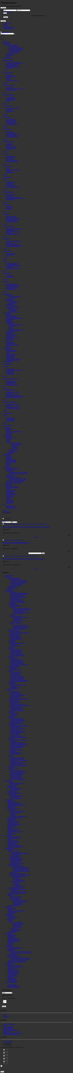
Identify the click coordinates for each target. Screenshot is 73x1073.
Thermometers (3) (12, 843)
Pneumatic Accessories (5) (17, 708)
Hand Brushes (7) (15, 598)
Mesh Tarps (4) (11, 963)
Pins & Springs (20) (15, 674)
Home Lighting (10, 332)
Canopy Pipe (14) (12, 954)
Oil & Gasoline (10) (12, 980)
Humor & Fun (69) (12, 974)
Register (5, 17)
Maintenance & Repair (12, 80)
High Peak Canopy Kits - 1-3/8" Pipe (18, 472)
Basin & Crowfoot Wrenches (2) (18, 771)
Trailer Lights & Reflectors (12, 268)
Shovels (11, 328)
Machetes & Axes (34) (13, 894)
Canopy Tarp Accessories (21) (15, 947)
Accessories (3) (14, 768)
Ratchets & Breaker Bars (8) (18, 731)
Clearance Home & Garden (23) (19, 580)
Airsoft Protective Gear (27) (17, 783)
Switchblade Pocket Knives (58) (21, 871)
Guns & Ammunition (11, 494)
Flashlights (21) (12, 807)
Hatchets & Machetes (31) (17, 746)
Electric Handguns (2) (16, 788)
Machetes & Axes (7, 413)
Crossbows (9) (14, 931)
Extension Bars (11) (15, 727)
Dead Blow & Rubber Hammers (14, 245)
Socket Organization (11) (17, 732)
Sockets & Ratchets (8, 226)
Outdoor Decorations (11, 355)
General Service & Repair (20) (21, 617)
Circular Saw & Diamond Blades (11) (20, 593)
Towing (5, 260)
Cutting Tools (6, 116)
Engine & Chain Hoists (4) (20, 625)
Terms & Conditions (8, 27)
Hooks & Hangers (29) (16, 672)
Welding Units (9, 276)
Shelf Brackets (10, 343)
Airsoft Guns (6, 294)
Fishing (8, 440)
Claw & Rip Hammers (11, 243)
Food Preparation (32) (13, 808)
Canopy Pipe (9, 475)
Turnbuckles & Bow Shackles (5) (19, 680)
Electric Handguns (13, 301)
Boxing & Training (10, 438)
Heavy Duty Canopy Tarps (13, 477)
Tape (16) (10, 833)
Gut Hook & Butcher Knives (13, 407)
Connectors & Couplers (12, 197)
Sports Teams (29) (12, 982)
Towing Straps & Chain (12, 263)
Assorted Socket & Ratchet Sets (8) (19, 725)
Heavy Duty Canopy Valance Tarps (15, 481)
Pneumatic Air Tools (8, 192)
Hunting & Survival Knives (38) (18, 892)
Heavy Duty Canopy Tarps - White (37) (20, 959)
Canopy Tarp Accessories (12, 468)
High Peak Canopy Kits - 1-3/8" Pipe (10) (21, 951)
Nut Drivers (9, 232)
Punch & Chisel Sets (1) (17, 747)
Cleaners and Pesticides (12, 317)
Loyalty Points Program (9, 1029)
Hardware (5, 153)
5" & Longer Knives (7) (19, 880)
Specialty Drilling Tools (12, 136)
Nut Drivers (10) (15, 729)
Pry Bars (8, 209)
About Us (6, 26)
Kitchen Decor (9, 354)
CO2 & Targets (13, 297)
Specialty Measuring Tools (13, 169)
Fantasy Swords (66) (16, 896)
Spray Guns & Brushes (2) (17, 710)
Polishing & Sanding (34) (17, 600)
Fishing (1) (10, 919)
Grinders (8, 145)
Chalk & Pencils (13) (16, 636)
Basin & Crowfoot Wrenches (13, 285)
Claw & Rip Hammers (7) (17, 742)
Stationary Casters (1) (16, 752)
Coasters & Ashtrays (11, 350)
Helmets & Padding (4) (13, 941)
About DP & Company (9, 1024)
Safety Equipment (10, 98)
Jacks (7, 78)
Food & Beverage (10, 490)
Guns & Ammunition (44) (14, 973)
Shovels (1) (13, 815)
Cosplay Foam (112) (16, 852)
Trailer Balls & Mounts (11, 264)
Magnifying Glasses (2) (13, 821)
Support (3, 21)
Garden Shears (13, 325)
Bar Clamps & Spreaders (12, 108)
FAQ (4, 24)
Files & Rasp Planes (11, 65)
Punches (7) (14, 748)
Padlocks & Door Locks (12, 337)
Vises (7, 112)
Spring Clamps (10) (15, 645)
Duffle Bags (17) (12, 937)
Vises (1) (13, 646)
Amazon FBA (6, 1031)
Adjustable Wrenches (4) (17, 770)
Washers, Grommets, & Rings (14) (19, 681)
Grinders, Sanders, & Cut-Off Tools (15, 198)
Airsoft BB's (9, 299)
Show (4, 520)
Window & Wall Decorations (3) (15, 845)
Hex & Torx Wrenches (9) (17, 773)
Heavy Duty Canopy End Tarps (14, 482)
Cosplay (10, 850)
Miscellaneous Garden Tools (16, 329)
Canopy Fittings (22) (13, 949)
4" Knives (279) (17, 885)
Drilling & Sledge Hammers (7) (18, 745)
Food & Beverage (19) (13, 969)
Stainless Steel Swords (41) (20, 901)
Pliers (4, 179)
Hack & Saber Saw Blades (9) (18, 597)
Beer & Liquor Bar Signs (12, 487)
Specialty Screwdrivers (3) (17, 723)
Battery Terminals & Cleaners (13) (21, 608)
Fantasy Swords (10, 418)
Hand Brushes (10, 67)
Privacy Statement (8, 28)
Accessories (9, 75)
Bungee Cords (10, 87)
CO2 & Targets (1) (15, 784)
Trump (7, 56)
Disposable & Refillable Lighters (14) (17, 804)
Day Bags (8, 457)
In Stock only (7, 518)
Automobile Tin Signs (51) (14, 965)
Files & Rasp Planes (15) (17, 595)
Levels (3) (13, 683)
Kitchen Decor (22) (12, 840)
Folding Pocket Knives (9, 389)
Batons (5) (10, 909)
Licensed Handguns (14, 306)
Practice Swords (10, 419)
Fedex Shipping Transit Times (11, 1030)
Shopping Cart (7, 1016)
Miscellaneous (7, 177)
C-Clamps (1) (14, 644)
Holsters (8, 463)
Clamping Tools (7, 105)
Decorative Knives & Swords (10, 378)
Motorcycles (9, 499)
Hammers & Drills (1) (16, 706)
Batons (8, 430)
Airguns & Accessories (15, 443)
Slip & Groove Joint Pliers (12, 187)
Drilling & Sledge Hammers (13, 246)
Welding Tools (7, 273)
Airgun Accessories (17, 444)
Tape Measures (10, 172)
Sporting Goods (7, 435)
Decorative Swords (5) (16, 861)
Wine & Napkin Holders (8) (14, 847)
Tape (7, 346)
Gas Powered (9, 304)
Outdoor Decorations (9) (14, 841)
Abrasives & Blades (8, 60)
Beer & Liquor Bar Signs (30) (15, 966)
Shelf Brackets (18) (12, 830)
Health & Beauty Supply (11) (15, 817)
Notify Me (36, 537)
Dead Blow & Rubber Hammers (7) (19, 743)
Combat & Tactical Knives (12, 404)
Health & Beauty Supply (12, 331)
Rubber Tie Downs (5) (16, 634)
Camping (8, 439)
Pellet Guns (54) (17, 927)
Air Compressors (10, 194)
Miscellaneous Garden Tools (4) (19, 816)
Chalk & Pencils (10, 97)
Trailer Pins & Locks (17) (17, 764)
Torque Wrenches (10, 289)
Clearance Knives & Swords (16, 49)
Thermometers (10, 356)
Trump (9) (10, 589)
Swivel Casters (10, 254)
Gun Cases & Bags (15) (14, 940)
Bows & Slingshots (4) (16, 929)
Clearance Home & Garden (16, 47)
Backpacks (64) (12, 935)
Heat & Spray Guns (11, 146)
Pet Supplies (9, 505)
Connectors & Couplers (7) (17, 704)
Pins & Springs (10, 158)
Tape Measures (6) (15, 687)
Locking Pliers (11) (15, 692)
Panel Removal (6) (18, 620)
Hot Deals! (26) (11, 586)
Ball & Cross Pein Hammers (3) (18, 739)
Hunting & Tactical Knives (9, 402)
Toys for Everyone (10, 508)
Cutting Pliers (9, 183)
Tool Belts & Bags (10, 99)
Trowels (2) (13, 640)
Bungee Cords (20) (15, 631)
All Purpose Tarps (10, 476)
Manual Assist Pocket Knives (13, 397)
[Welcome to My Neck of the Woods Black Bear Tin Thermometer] (19, 556)
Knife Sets (8, 393)
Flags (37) (10, 839)
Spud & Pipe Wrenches (12, 287)
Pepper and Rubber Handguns (14, 431)
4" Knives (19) (17, 878)
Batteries (8, 314)
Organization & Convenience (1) (21, 626)
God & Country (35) (12, 970)
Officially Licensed (11, 305)
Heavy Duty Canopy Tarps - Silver (17, 478)
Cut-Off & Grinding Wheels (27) (18, 594)
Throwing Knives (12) (13, 905)
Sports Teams (9, 503)
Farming (8, 489)
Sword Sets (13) (17, 903)
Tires (7, 256)
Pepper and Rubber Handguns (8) (16, 910)
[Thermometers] (5, 32)
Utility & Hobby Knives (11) (17, 655)
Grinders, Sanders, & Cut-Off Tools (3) (20, 705)
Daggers (8, 405)
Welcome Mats (10, 357)
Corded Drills (9, 144)
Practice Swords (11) (16, 898)
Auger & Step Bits (10, 132)
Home (4, 41)
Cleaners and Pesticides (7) (15, 803)
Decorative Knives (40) (16, 859)
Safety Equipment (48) (16, 637)
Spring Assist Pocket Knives (18, 881)
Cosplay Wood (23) (15, 857)
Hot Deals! (9, 54)
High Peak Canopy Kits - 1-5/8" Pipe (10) (21, 952)
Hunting (8, 441)
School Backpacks (11, 342)
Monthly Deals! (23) (13, 588)
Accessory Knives (7, 364)
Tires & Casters (7, 251)
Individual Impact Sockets (12, 231)
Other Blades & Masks (12, 385)
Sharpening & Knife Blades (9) (18, 602)
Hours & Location (8, 1041)
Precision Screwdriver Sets (13, 219)
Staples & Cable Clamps (12, 345)
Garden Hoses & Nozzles (15, 324)
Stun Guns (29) (11, 913)
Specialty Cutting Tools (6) (17, 654)
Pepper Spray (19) (12, 912)
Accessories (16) (12, 908)
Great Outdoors (10, 492)
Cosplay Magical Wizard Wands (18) (20, 853)
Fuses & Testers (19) (18, 611)
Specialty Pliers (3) (15, 697)
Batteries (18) (11, 801)
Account (3, 7)
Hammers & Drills (10, 199)
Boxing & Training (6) (13, 917)
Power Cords (9, 339)
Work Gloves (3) (12, 834)
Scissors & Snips (10, 123)
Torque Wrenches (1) (16, 775)
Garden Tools (9, 323)
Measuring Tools (7, 166)
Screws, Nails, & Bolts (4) (17, 678)
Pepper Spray (9, 432)
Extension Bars (10, 230)
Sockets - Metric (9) (15, 733)
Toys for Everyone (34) (13, 987)
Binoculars (9, 436)
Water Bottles (9, 453)
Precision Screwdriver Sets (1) (18, 720)
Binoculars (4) (11, 915)
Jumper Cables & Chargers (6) (21, 612)
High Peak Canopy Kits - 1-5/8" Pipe (18, 473)
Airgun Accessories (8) (19, 923)
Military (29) (11, 977)
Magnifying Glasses (11, 334)
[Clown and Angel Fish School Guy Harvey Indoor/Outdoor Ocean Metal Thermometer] (25, 524)
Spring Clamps (10, 110)
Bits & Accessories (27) (16, 718)
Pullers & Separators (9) (17, 622)
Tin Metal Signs (7, 485)
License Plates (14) (12, 975)
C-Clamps (8, 109)
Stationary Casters (11, 253)
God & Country (10, 491)
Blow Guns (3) (14, 928)
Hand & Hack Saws (11, 121)
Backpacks (9, 455)
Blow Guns (9, 195)
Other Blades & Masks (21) (17, 863)
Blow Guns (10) (14, 702)
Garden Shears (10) (16, 812)
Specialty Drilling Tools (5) (17, 663)
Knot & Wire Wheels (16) (17, 599)
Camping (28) (11, 918)
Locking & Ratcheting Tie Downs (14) (20, 632)
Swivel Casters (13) (15, 753)
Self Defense (6, 427)
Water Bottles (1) (12, 932)
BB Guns (14, 446)
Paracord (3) (11, 943)
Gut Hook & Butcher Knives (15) (19, 891)
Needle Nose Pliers (11, 185)
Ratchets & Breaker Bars (12, 233)
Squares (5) (13, 686)
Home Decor (6, 348)
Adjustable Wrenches (11, 284)
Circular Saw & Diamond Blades (14, 62)
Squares (8, 171)
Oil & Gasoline (10, 501)
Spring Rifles (12, 310)
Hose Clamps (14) (15, 673)
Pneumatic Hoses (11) (16, 709)
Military (8, 497)
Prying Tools (6, 204)
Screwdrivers (6, 214)
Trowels (8, 101)
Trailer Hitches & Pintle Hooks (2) (19, 760)
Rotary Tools (9, 149)
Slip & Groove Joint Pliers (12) (18, 695)
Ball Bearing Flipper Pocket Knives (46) (21, 875)
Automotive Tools (7, 72)
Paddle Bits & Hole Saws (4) (18, 660)
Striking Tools (6, 238)
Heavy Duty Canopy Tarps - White (17, 480)
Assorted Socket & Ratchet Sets (14, 228)
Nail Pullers (9, 206)
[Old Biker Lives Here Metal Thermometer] (13, 540)
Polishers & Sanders (11, 147)
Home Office (9, 333)
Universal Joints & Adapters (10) (19, 737)
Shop (12, 623)
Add (43, 553)
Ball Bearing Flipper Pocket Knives (15, 396)
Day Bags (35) (11, 936)
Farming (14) (11, 968)
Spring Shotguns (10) (16, 798)
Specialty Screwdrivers (12, 221)
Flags (7, 352)
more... (5, 70)
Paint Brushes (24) (12, 825)
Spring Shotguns (13, 311)
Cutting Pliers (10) (15, 691)
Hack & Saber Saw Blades (13, 66)
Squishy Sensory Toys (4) (14, 986)
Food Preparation (10, 322)
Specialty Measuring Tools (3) (18, 685)
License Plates (10, 496)
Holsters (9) (11, 942)
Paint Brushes (9, 338)
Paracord (8, 464)
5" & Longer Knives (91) (19, 886)
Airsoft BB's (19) (12, 785)
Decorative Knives (11, 381)
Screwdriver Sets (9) (16, 722)
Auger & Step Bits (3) (16, 659)
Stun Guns (9, 434)
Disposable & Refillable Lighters (14, 318)
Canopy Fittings (10, 469)
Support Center (7, 23)
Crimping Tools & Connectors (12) (22, 609)
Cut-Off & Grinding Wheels (13, 64)
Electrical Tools (10, 319)
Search (4, 1006)
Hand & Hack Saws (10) (17, 651)
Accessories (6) (14, 604)
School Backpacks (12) (13, 829)
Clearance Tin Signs (14, 51)
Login (5, 13)
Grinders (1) (14, 668)
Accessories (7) (14, 658)
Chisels (8, 242)
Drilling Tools (6, 129)
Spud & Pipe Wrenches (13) (18, 774)
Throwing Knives (7, 425)
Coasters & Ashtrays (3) (14, 836)
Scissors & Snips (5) (16, 653)
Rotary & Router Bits (11, 135)
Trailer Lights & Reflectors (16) (18, 762)
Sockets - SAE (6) (15, 734)
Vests (7, 466)
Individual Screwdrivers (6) (17, 719)
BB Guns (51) (16, 926)
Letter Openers (10, 383)
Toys (4, 504)
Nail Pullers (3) (14, 713)
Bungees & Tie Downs (9, 85)
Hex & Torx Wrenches (11, 286)
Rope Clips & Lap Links (12, 161)
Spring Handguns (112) (16, 796)
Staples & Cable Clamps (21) (15, 831)
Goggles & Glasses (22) (14, 938)
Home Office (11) (12, 820)
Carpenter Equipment (8, 94)
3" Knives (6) (16, 884)
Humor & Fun (9, 495)
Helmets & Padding (11, 462)
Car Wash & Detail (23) (16, 606)
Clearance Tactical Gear (15, 50)
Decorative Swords (11, 382)
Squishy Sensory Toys (12, 506)
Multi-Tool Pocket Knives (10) (18, 873)
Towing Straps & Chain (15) (17, 757)
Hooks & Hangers (10, 156)
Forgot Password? (8, 11)
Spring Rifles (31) (15, 797)
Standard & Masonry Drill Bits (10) (19, 664)
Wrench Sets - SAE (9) (16, 778)
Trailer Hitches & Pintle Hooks (13, 265)
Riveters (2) (16, 621)
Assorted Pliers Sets (11, 182)
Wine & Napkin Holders (12, 360)
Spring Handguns (13, 309)
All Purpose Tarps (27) (13, 955)
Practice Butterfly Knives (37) (20, 870)
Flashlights (9, 320)
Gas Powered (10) (12, 790)
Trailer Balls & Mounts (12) (17, 759)
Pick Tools (8, 208)
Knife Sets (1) (14, 872)
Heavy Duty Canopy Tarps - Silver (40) (20, 958)
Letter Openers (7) (15, 862)
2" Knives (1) (16, 882)
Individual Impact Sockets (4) (18, 728)
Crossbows (12, 452)
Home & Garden (7, 313)
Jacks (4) (13, 614)
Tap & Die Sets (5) (15, 665)
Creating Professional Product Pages (12, 1033)
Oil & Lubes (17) (17, 618)
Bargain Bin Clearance (12, 45)
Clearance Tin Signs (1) (17, 584)
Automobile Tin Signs (11, 486)
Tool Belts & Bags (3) (16, 639)
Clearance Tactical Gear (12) (18, 583)
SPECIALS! (6, 43)
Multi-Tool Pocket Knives (12, 394)
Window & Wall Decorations (13, 359)
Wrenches (6, 281)
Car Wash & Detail (11, 76)
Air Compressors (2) (16, 701)
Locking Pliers (9, 184)
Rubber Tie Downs (11, 90)
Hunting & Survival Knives (13, 408)
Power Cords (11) (12, 826)
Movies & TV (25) (12, 979)
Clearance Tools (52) (16, 585)
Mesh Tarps (9, 483)
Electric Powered (10, 300)
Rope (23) (10, 827)
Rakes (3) (13, 813)
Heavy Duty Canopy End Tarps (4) (16, 961)
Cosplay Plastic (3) (15, 854)
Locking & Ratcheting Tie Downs (14, 88)
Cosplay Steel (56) (15, 856)
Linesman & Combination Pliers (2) (19, 699)
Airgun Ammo (15, 445)
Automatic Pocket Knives (12, 392)
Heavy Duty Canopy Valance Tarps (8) (17, 960)
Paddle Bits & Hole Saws (12, 134)
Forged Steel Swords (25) (19, 900)
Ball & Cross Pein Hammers (13, 241)
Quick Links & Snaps (11, 160)
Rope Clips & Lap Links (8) (17, 677)
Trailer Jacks (9, 267)
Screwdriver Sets (10, 220)
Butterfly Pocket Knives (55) (20, 867)
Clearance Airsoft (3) (16, 579)
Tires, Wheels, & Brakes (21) (18, 629)
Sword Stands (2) (17, 904)
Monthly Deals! (10, 55)
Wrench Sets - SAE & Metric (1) (18, 779)
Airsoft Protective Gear (14, 296)
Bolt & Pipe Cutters (11, 120)
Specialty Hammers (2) (16, 750)
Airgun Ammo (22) (18, 924)
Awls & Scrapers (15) (16, 649)
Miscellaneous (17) (12, 688)
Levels (8, 168)
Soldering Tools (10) (18, 613)
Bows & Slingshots (14, 450)
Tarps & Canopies (7, 467)
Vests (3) (10, 945)
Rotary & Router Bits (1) (17, 662)
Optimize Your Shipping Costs (11, 1034)
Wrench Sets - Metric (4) (17, 776)
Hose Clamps (9, 157)
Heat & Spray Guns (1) (16, 669)
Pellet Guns (15, 448)
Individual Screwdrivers (12, 217)
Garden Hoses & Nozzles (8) (18, 811)
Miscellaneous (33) (12, 822)
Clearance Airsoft (13, 46)
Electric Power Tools (8, 141)
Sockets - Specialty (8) (16, 736)
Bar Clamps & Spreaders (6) (18, 643)
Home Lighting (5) (12, 819)
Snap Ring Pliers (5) (16, 696)
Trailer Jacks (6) (15, 761)
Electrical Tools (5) (12, 806)
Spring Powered (10, 308)
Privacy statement (7, 1028)
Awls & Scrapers (10, 119)
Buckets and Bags (10, 315)
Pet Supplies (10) (12, 984)
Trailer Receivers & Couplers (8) (19, 765)
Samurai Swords (10, 420)
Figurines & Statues (11, 351)
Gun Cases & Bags (11, 460)
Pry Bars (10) (14, 715)
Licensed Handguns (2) (16, 793)
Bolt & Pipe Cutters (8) (16, 650)
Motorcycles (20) (12, 978)
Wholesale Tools (7, 58)
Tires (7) (13, 755)
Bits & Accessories (11, 216)
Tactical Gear (6, 454)
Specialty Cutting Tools (12, 124)
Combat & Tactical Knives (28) (18, 889)
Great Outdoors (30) (13, 972)
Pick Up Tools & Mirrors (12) (20, 627)
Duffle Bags (9, 458)
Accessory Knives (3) (13, 849)
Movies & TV (9, 500)
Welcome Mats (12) (12, 844)
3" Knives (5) (16, 877)
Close (2, 1071)
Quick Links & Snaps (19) (17, 676)
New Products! (7, 42)
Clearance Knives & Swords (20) (19, 581)
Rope (7, 341)
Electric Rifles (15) (15, 789)
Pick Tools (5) (14, 714)
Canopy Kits (9, 471)
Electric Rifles (12, 302)
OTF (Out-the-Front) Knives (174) (21, 868)
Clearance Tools (13, 52)
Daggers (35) (14, 890)
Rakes (10, 327)
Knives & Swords (7, 361)
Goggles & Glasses (11, 459)
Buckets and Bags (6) (13, 802)
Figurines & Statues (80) (14, 838)
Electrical (8, 77)
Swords (5, 415)
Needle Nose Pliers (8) (16, 694)
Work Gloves (9, 347)
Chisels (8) (13, 741)
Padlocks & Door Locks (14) (15, 824)
